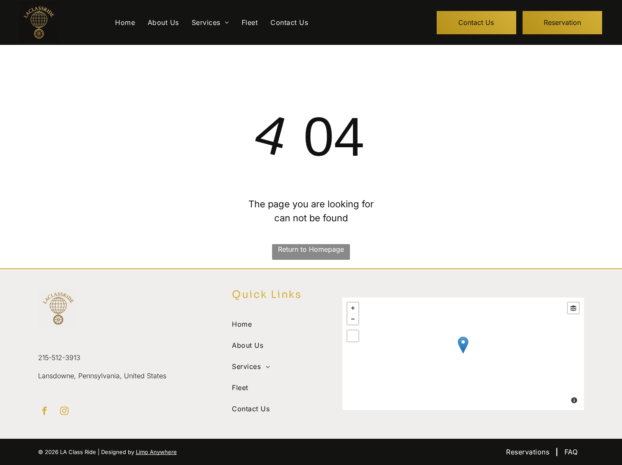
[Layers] (573, 308)
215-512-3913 (59, 357)
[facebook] (44, 411)
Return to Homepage (311, 249)
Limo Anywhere (156, 451)
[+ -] (463, 353)
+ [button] (352, 308)
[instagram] (64, 411)
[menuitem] (125, 22)
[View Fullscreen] (352, 335)
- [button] (352, 319)
